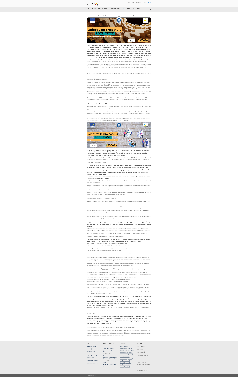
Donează (139, 8)
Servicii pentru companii (125, 364)
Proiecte (123, 8)
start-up (122, 366)
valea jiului (127, 366)
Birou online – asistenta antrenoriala (96, 10)
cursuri (129, 348)
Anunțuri (128, 8)
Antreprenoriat (123, 348)
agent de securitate (124, 346)
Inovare (131, 354)
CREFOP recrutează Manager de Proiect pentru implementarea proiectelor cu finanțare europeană (110, 364)
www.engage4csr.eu (91, 352)
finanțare (132, 350)
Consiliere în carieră (115, 8)
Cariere (134, 8)
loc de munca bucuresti (124, 356)
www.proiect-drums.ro (91, 346)
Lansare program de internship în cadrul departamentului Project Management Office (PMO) (110, 357)
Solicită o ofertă (131, 2)
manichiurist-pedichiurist (125, 360)
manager (130, 358)
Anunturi (135, 15)
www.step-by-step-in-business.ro (94, 349)
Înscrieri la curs (138, 2)
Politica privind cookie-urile (92, 363)
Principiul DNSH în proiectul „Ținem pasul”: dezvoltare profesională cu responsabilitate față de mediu (110, 349)
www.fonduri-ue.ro (91, 351)
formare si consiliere (124, 352)
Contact (144, 2)
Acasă (88, 8)
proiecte (128, 362)
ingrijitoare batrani (124, 354)
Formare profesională (103, 8)
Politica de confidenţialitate (92, 360)
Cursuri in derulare (102, 15)
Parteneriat (122, 362)
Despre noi (93, 8)
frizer (130, 352)
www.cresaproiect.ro (91, 348)
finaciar (122, 350)
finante (127, 350)
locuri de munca (123, 358)
